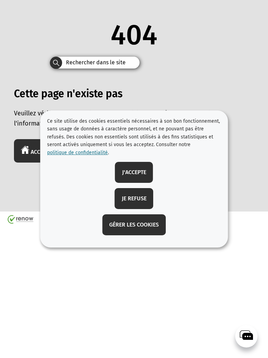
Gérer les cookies (134, 224)
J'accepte (134, 172)
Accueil (40, 152)
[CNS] (246, 336)
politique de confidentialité (77, 153)
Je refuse (134, 198)
